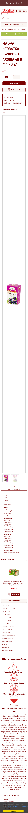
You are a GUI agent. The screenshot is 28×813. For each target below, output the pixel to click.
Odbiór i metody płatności (14, 34)
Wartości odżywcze (14, 489)
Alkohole (6, 799)
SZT (6, 77)
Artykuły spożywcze (7, 29)
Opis (14, 487)
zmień (20, 3)
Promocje (16, 29)
